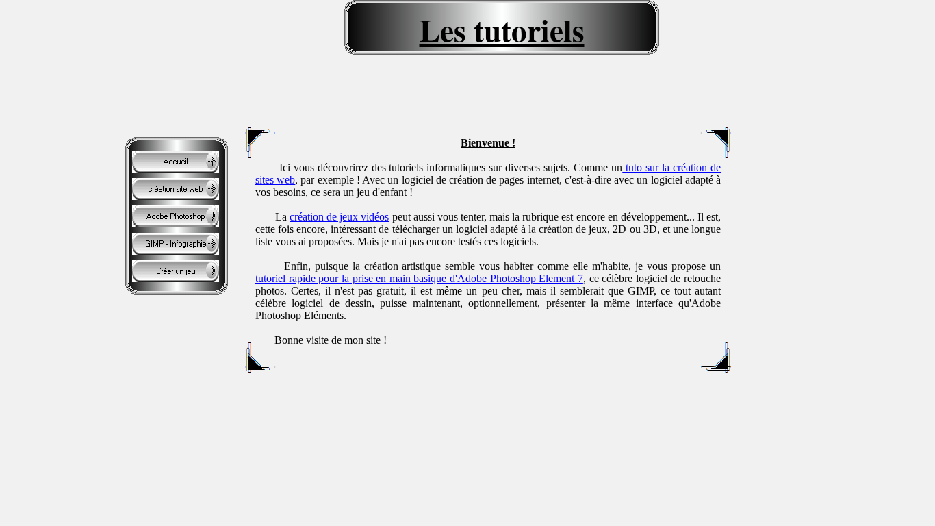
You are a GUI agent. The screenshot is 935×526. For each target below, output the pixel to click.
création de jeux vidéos (339, 217)
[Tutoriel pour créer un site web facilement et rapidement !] (175, 196)
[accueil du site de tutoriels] (175, 169)
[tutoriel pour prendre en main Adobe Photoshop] (175, 223)
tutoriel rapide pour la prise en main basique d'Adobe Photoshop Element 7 (419, 278)
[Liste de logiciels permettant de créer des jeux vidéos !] (175, 278)
